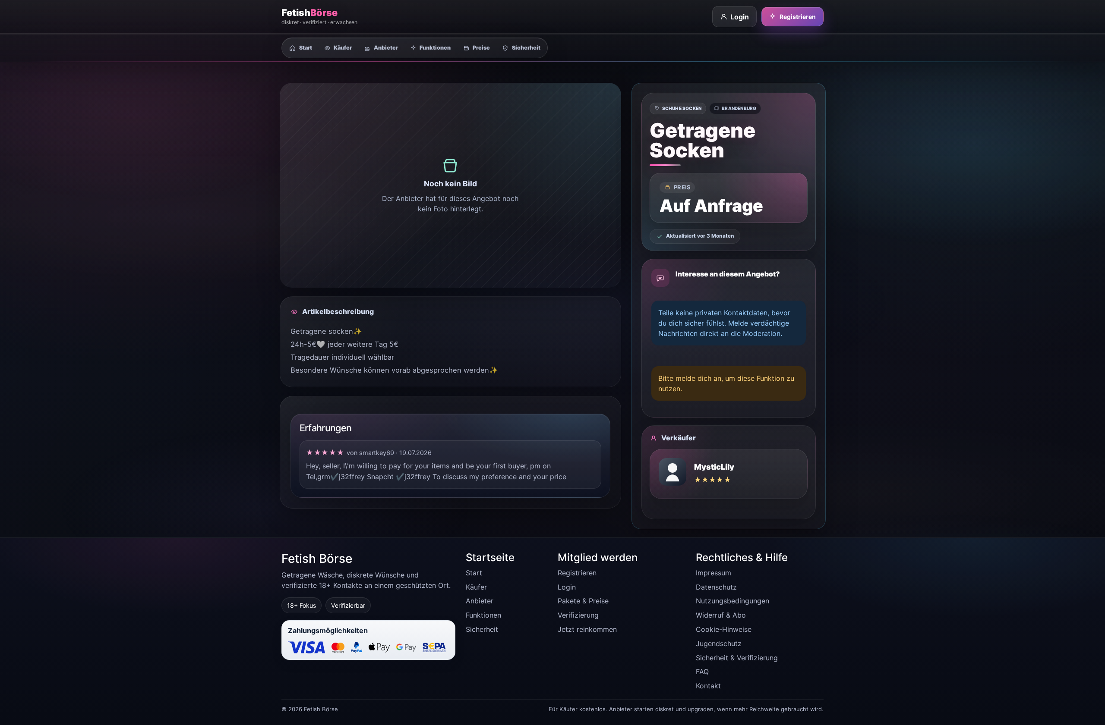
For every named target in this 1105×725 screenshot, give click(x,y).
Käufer (476, 587)
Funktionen (483, 615)
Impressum (713, 572)
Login (739, 17)
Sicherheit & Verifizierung (737, 657)
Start (474, 572)
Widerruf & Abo (721, 615)
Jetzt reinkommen (587, 629)
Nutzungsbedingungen (732, 600)
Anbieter (479, 600)
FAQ (702, 671)
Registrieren (798, 16)
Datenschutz (716, 587)
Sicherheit (482, 629)
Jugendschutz (719, 643)
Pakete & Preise (583, 600)
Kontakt (708, 685)
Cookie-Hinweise (723, 629)
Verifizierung (578, 615)
